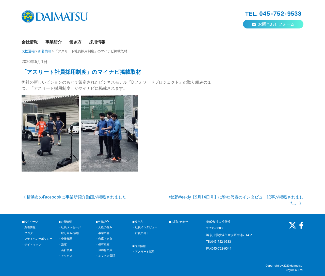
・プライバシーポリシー (37, 238)
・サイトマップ (31, 244)
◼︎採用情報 (139, 246)
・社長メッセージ (69, 227)
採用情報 (97, 41)
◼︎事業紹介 (102, 221)
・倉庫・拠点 (103, 238)
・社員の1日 (140, 233)
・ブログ (27, 233)
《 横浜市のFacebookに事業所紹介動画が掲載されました (74, 197)
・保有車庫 (102, 244)
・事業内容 (102, 233)
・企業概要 (65, 238)
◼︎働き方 (137, 221)
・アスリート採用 (143, 251)
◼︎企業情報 (65, 221)
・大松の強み (103, 227)
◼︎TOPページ (30, 221)
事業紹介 (53, 41)
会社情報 (30, 41)
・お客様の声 (103, 250)
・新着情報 (29, 227)
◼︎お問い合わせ (178, 221)
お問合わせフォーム (276, 24)
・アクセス (65, 255)
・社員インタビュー (144, 227)
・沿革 (62, 244)
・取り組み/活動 (68, 233)
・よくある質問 (105, 255)
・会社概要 (65, 250)
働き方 (75, 41)
